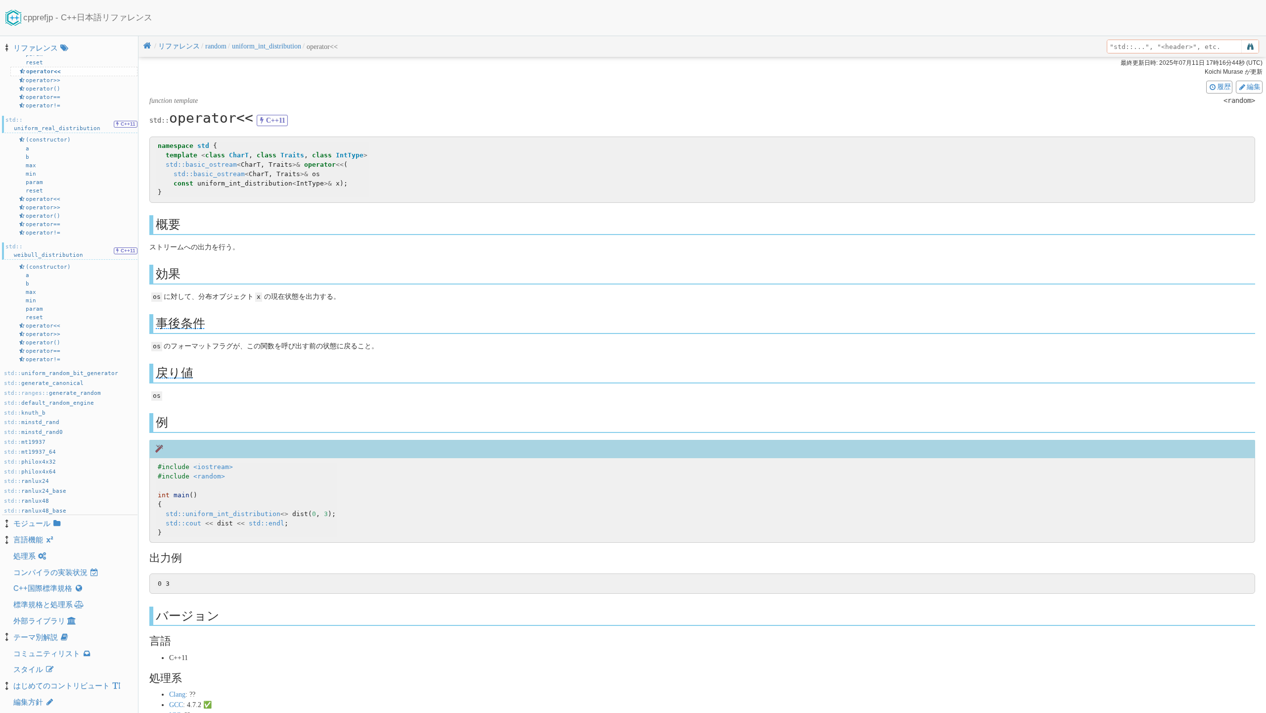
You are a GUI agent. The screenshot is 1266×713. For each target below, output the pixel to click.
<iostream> (213, 467)
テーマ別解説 (35, 637)
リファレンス (35, 48)
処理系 (24, 556)
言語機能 (28, 539)
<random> (209, 476)
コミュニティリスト (46, 653)
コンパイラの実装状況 (50, 572)
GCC (176, 705)
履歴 (1224, 87)
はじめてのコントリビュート (61, 685)
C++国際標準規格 (42, 588)
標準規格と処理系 (43, 604)
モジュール (31, 523)
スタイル (28, 669)
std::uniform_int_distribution (223, 514)
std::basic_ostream (201, 164)
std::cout (183, 523)
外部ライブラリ (39, 621)
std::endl (266, 523)
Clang (177, 694)
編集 (1254, 87)
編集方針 (28, 702)
